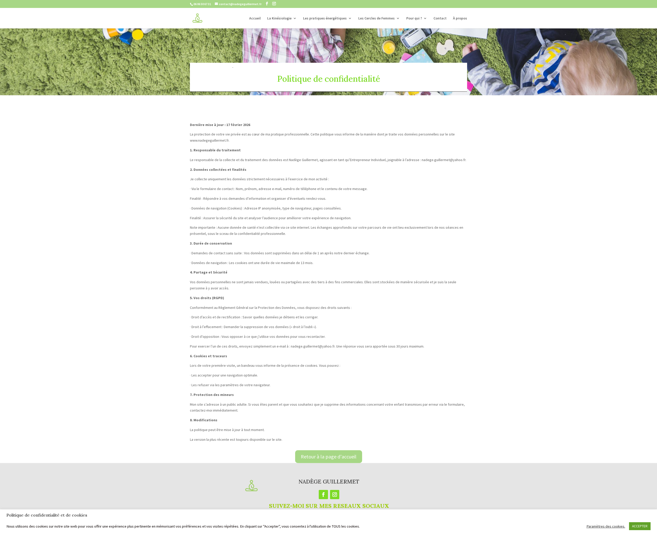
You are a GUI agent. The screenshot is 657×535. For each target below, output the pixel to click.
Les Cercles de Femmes (376, 18)
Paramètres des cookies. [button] (605, 526)
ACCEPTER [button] (640, 526)
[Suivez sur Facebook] (323, 494)
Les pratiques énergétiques (325, 18)
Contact (440, 18)
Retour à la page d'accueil (328, 456)
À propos (460, 18)
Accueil (255, 18)
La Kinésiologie (279, 18)
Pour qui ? (414, 18)
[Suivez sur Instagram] (334, 494)
